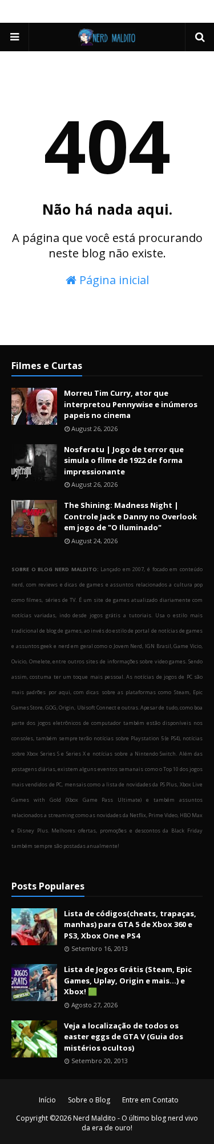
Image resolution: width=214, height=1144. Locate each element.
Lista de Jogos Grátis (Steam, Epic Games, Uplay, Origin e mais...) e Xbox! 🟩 (128, 980)
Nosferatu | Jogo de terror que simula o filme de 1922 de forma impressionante (124, 460)
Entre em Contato (150, 1100)
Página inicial (112, 280)
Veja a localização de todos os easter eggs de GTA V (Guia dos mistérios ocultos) (123, 1036)
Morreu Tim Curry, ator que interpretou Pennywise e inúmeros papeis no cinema (130, 404)
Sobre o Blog (89, 1100)
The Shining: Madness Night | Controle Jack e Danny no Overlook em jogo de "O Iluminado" (130, 516)
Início (47, 1100)
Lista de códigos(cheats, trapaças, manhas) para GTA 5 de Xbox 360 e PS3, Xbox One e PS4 (130, 924)
